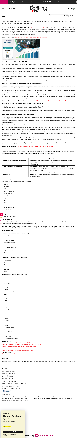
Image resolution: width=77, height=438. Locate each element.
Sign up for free (13, 432)
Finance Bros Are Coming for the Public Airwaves (13, 2)
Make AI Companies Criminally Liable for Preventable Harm (48, 2)
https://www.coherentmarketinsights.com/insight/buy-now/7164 (51, 100)
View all (74, 1)
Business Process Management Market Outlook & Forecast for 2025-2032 (19, 346)
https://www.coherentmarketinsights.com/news (13, 353)
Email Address (7, 426)
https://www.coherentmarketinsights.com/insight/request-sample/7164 (31, 37)
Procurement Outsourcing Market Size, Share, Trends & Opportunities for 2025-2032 (21, 344)
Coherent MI (18, 350)
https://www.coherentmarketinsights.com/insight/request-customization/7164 (35, 146)
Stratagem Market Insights (28, 350)
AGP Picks (4, 2)
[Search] (64, 15)
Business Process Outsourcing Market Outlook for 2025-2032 (16, 342)
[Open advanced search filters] (67, 15)
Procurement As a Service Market (39, 27)
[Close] (23, 412)
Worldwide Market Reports (8, 350)
